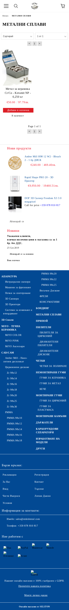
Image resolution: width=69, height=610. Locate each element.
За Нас (6, 482)
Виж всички (13, 260)
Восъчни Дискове (50, 290)
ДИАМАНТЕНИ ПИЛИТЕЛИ (48, 343)
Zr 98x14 (12, 378)
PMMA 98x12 (14, 423)
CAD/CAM (7, 352)
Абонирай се (17, 221)
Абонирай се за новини (22, 254)
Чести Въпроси (11, 496)
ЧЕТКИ (40, 361)
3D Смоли (7, 320)
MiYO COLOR (13, 335)
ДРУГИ (40, 448)
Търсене (39, 489)
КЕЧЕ (43, 389)
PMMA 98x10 (14, 418)
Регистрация (41, 474)
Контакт (39, 482)
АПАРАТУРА (9, 276)
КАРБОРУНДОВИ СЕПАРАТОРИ (47, 431)
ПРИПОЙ (42, 321)
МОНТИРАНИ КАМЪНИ (51, 416)
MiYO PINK (12, 340)
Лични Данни (42, 496)
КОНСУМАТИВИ (50, 302)
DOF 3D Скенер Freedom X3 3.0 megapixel (43, 200)
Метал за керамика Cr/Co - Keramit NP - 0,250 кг (18, 92)
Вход (5, 489)
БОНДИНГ (42, 308)
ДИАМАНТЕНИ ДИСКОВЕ (48, 353)
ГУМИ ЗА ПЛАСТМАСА (46, 408)
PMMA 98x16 (14, 435)
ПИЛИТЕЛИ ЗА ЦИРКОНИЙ (48, 334)
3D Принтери (13, 304)
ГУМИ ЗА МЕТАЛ (50, 383)
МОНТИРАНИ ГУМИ (49, 395)
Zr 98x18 (12, 389)
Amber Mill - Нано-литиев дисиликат (15, 360)
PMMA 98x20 (48, 273)
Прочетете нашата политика (34, 586)
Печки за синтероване (18, 293)
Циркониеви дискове (17, 367)
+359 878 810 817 (50, 205)
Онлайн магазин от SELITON (34, 606)
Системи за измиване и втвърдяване (17, 312)
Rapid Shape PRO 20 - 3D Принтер (39, 179)
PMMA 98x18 (14, 440)
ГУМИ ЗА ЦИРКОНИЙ (53, 400)
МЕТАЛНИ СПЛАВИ (49, 314)
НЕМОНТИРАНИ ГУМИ (51, 372)
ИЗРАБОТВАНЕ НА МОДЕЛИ (48, 440)
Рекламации (10, 474)
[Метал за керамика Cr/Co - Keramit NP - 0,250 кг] (17, 66)
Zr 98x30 (12, 406)
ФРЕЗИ (44, 296)
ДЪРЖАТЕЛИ (44, 422)
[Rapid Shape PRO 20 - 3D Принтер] (15, 184)
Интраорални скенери (17, 281)
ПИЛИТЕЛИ (43, 327)
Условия (7, 503)
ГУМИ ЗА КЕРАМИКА (53, 377)
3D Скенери (12, 298)
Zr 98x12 (12, 373)
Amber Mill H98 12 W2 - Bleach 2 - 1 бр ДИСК (43, 158)
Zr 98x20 (12, 395)
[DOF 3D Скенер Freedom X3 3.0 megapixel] (15, 204)
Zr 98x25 (12, 401)
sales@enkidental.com (28, 519)
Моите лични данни (36, 595)
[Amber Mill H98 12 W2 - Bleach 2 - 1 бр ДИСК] (15, 163)
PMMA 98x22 (48, 279)
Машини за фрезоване (18, 287)
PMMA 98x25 (48, 285)
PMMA (9, 412)
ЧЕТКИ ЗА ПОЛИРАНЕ (53, 366)
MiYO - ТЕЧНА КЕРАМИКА (10, 328)
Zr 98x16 (12, 384)
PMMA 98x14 (14, 429)
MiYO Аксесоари (15, 346)
